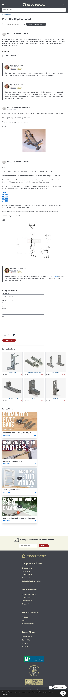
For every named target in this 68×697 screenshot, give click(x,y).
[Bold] (4, 335)
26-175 (4, 192)
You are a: (5, 293)
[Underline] (11, 335)
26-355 (5, 199)
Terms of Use (26, 578)
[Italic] (8, 335)
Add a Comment (11, 55)
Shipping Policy (27, 568)
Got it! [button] (63, 693)
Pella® (24, 620)
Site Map (25, 646)
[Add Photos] (14, 335)
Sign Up (43, 545)
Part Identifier (27, 637)
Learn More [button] (5, 694)
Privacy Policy (27, 574)
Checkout (25, 604)
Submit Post (9, 340)
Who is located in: (8, 301)
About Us (25, 643)
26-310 (5, 195)
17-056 (55, 276)
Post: (3, 316)
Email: (4, 308)
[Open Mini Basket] (64, 5)
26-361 (5, 201)
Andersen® (26, 617)
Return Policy (26, 571)
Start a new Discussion (35, 24)
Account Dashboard (29, 594)
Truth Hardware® (28, 623)
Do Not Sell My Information (31, 581)
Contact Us (26, 640)
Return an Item (27, 601)
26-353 (5, 197)
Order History (27, 597)
